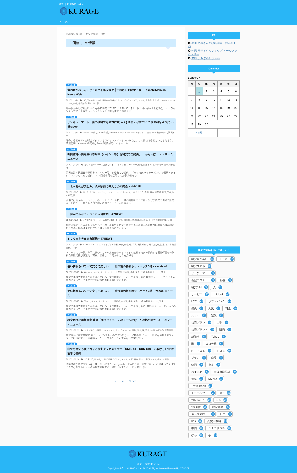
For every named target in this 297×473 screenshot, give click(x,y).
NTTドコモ (201, 350)
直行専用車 (158, 164)
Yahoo (87, 301)
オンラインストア (129, 100)
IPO (196, 421)
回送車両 (147, 164)
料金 (231, 308)
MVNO (215, 379)
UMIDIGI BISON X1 (111, 359)
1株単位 (198, 407)
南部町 (158, 192)
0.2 (225, 393)
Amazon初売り (90, 132)
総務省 (198, 336)
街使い (160, 359)
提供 (197, 308)
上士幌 (148, 100)
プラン (198, 357)
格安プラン (201, 322)
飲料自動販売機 (159, 220)
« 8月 (199, 132)
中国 (196, 428)
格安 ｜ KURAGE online (149, 464)
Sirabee (113, 132)
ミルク (141, 100)
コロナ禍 (214, 343)
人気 (213, 308)
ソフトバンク (219, 301)
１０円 (170, 220)
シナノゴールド (123, 192)
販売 (225, 329)
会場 (147, 192)
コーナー (101, 192)
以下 (131, 359)
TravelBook (201, 386)
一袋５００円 (137, 192)
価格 (75, 103)
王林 (169, 192)
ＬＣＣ (226, 259)
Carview (88, 272)
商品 (216, 357)
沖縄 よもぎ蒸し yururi (205, 58)
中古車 (126, 272)
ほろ (118, 100)
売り (139, 330)
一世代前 (118, 272)
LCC (197, 301)
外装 (137, 220)
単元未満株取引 (202, 414)
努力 (137, 272)
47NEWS (87, 220)
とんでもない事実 (93, 330)
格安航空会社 (202, 259)
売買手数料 (217, 421)
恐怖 (147, 330)
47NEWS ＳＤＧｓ (92, 244)
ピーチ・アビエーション (203, 273)
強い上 (142, 359)
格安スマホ (151, 359)
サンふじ (110, 192)
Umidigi (98, 359)
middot (221, 294)
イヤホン (122, 132)
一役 (121, 244)
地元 (164, 192)
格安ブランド (202, 329)
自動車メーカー (153, 272)
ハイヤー (133, 164)
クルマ (96, 272)
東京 (213, 364)
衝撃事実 (169, 330)
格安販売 (82, 103)
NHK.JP (87, 192)
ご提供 (105, 164)
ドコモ (224, 350)
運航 (216, 315)
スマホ (124, 359)
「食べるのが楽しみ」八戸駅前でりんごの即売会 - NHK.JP (104, 186)
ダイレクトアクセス (118, 164)
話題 (148, 220)
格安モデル (162, 132)
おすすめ (199, 371)
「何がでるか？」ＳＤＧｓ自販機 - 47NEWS (95, 214)
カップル (120, 330)
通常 (90, 103)
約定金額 (220, 407)
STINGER (184, 468)
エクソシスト (108, 330)
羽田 (166, 164)
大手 (222, 322)
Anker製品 (103, 132)
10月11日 (89, 359)
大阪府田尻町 (225, 371)
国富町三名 (129, 220)
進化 (163, 272)
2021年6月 (201, 400)
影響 (225, 280)
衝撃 (167, 359)
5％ (221, 400)
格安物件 (160, 330)
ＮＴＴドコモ (219, 428)
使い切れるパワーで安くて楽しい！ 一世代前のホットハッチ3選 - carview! (117, 266)
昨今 (154, 132)
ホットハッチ (106, 272)
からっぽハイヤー (93, 164)
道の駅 (96, 103)
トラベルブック (202, 393)
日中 (225, 414)
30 (85, 100)
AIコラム (64, 21)
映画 (153, 330)
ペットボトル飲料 (101, 220)
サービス (199, 294)
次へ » (132, 380)
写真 (121, 220)
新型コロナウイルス (203, 280)
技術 (143, 272)
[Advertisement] (121, 64)
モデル (128, 330)
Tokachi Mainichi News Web (100, 100)
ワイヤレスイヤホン (136, 132)
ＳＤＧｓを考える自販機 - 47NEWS (89, 238)
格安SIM (199, 287)
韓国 (196, 364)
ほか (94, 192)
